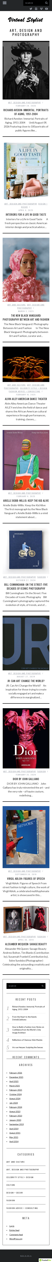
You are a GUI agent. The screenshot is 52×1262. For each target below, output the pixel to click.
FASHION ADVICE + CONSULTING (24, 391)
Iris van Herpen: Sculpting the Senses (27, 1047)
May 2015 (13, 1137)
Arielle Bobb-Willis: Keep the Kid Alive (26, 500)
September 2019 (16, 1124)
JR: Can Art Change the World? (26, 681)
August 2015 (14, 1133)
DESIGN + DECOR (14, 1192)
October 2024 (15, 1094)
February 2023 (15, 1116)
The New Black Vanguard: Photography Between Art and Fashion (26, 317)
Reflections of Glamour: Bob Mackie (27, 1040)
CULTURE (10, 1185)
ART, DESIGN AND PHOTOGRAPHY (24, 102)
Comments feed (16, 1234)
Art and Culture (17, 305)
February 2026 (15, 1073)
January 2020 (15, 1120)
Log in (11, 1226)
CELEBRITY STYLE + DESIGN (33, 388)
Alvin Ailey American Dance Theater (26, 399)
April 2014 (13, 1141)
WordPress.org (15, 1239)
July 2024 (13, 1103)
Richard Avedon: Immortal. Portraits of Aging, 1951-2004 (26, 112)
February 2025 (15, 1090)
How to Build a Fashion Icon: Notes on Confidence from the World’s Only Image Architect (28, 1030)
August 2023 (14, 1111)
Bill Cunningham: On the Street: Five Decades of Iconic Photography (26, 586)
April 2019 (13, 1129)
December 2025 (16, 1077)
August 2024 (14, 1098)
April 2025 (13, 1081)
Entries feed (14, 1230)
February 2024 (15, 1107)
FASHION (41, 577)
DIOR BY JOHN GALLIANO (26, 779)
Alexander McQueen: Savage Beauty (26, 944)
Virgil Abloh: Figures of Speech (26, 878)
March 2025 (14, 1086)
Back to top (25, 1256)
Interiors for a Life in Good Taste (26, 214)
